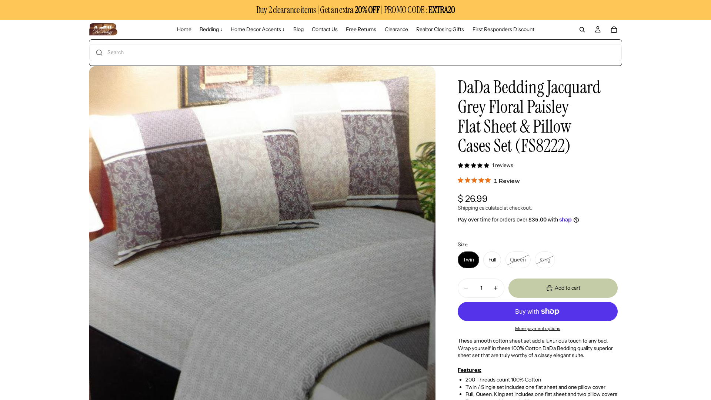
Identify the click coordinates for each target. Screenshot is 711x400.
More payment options (537, 328)
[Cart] (614, 29)
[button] (355, 52)
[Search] (582, 29)
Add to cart (567, 287)
